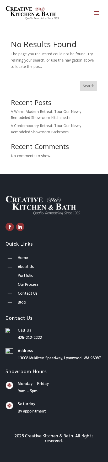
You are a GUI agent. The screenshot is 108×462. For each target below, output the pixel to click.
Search (88, 85)
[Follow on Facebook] (10, 227)
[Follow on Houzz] (20, 227)
